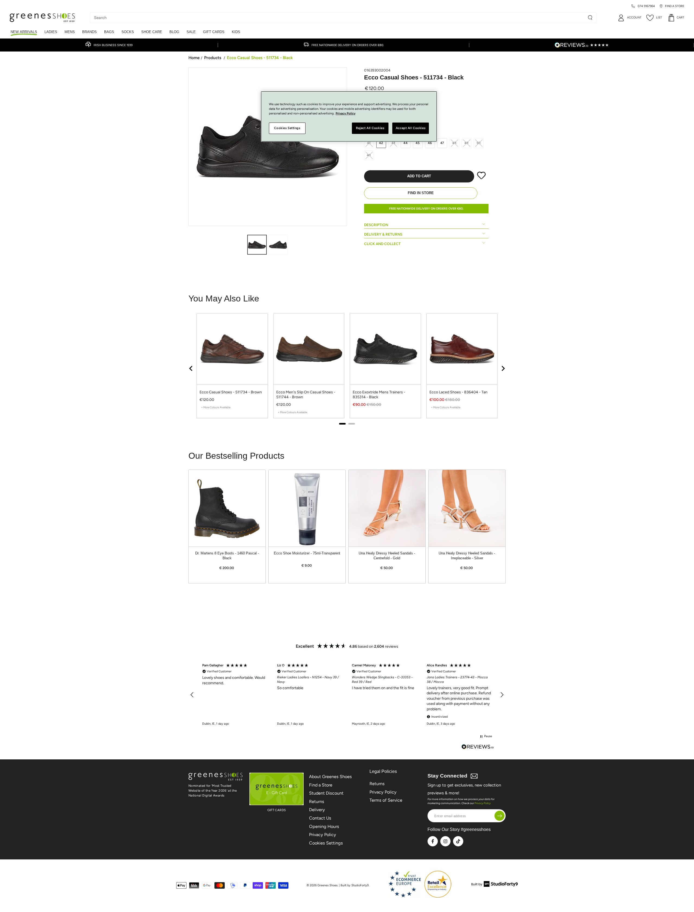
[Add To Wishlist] (481, 178)
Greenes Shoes (327, 885)
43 (393, 143)
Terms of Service (386, 800)
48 (454, 143)
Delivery (317, 809)
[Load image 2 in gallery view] (278, 245)
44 (405, 143)
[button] (192, 694)
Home (194, 57)
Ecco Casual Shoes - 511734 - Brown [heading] (231, 392)
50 (479, 143)
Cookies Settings (326, 843)
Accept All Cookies (410, 128)
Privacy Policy (322, 834)
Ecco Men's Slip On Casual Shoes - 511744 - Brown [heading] (305, 394)
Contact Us (320, 818)
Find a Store (320, 785)
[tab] (342, 424)
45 (418, 143)
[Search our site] (590, 17)
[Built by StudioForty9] (494, 885)
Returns (316, 801)
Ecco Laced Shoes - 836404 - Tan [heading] (458, 392)
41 (369, 143)
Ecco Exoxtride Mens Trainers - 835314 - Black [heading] (379, 394)
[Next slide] (503, 368)
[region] (347, 368)
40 (369, 155)
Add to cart (419, 176)
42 (381, 143)
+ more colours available (215, 407)
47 (442, 143)
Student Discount (326, 793)
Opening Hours (324, 826)
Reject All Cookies (370, 128)
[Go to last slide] (191, 368)
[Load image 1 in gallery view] (257, 245)
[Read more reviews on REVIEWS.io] (477, 747)
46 (430, 143)
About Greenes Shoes (330, 776)
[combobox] (339, 17)
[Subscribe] (499, 816)
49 (466, 143)
